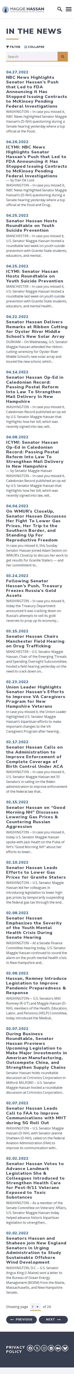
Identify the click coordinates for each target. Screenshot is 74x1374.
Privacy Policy (15, 1349)
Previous (24, 1319)
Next (50, 1319)
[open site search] (59, 9)
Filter (14, 47)
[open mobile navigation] (68, 9)
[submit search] (63, 57)
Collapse (35, 47)
